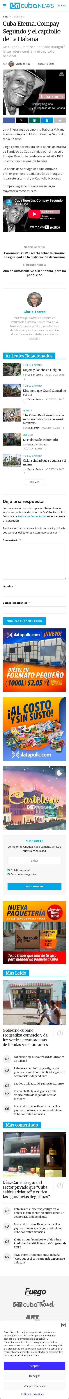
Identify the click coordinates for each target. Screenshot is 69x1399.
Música (27, 411)
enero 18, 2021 (46, 63)
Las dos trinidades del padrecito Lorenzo (39, 1083)
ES (58, 5)
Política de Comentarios (31, 516)
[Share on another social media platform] (60, 120)
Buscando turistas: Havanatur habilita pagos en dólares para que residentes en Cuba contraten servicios (38, 1110)
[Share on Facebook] (9, 120)
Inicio (5, 16)
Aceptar (35, 1366)
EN (64, 5)
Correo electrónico (16, 603)
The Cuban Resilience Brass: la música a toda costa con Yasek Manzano (43, 419)
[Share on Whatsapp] (34, 120)
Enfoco (28, 435)
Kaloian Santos (35, 374)
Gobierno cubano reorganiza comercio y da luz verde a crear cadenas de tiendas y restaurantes (25, 1037)
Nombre (9, 586)
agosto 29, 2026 (54, 374)
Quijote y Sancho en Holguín (42, 370)
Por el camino (32, 365)
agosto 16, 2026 (32, 448)
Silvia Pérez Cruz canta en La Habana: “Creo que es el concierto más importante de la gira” (39, 1258)
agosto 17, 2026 (50, 427)
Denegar (34, 1376)
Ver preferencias (34, 1386)
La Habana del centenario (40, 440)
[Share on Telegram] (47, 120)
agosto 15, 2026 (54, 469)
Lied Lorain (33, 427)
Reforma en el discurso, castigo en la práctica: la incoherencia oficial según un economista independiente (39, 1072)
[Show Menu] (4, 5)
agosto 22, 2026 (54, 399)
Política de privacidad (32, 1394)
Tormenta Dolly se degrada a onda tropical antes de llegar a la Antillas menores (35, 1095)
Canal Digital (18, 16)
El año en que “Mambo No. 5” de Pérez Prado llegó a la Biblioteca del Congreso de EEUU (40, 1243)
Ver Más (34, 482)
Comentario (12, 540)
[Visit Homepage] (32, 5)
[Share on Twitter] (22, 120)
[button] (63, 1325)
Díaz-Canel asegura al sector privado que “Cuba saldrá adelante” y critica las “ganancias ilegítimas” (26, 1189)
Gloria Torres (22, 63)
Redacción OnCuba (37, 444)
